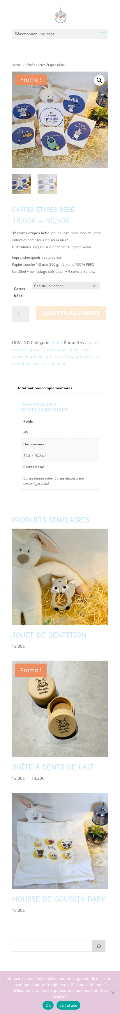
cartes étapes (25, 349)
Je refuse (68, 1005)
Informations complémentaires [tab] (45, 388)
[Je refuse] (113, 993)
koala (38, 356)
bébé (92, 342)
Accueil (17, 64)
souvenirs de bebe (48, 363)
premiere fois (59, 356)
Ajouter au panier (71, 313)
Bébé (29, 64)
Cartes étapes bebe (59, 349)
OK (48, 1005)
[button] (99, 80)
